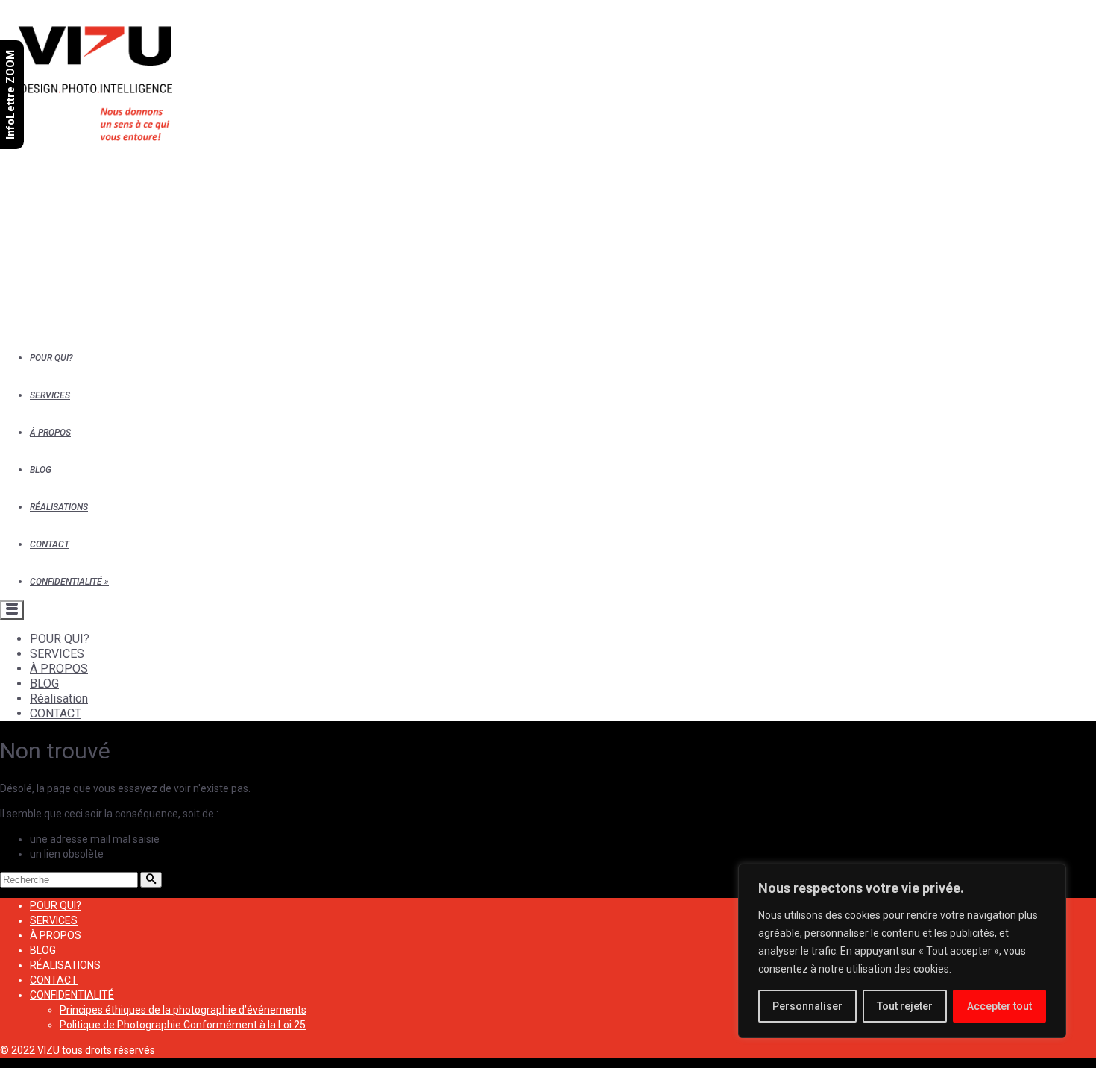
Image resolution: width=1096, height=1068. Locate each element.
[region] (902, 951)
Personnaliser (807, 1006)
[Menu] (12, 610)
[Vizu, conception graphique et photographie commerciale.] (549, 164)
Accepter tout (999, 1006)
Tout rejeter (905, 1006)
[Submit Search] (151, 880)
